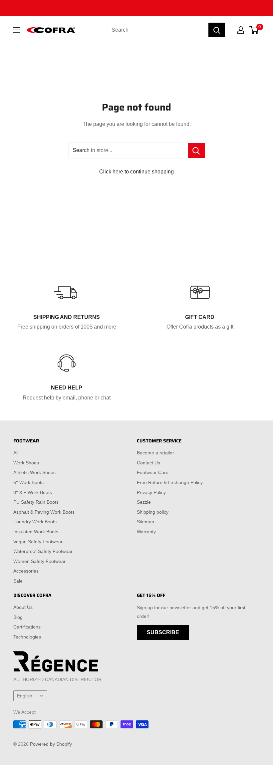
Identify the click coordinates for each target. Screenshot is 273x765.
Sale (18, 581)
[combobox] (157, 30)
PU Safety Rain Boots (36, 502)
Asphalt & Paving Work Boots (44, 512)
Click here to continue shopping (136, 171)
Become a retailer (155, 452)
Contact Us (148, 462)
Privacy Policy (151, 492)
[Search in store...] (196, 150)
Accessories (26, 571)
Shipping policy (152, 512)
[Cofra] (51, 30)
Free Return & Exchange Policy (170, 482)
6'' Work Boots (28, 482)
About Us (23, 607)
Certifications (27, 627)
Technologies (27, 636)
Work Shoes (26, 462)
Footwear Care (152, 472)
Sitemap (145, 521)
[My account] (240, 30)
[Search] (216, 30)
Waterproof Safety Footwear (43, 551)
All (15, 452)
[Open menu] (16, 30)
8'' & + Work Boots (32, 492)
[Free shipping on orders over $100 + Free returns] (136, 8)
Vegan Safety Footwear (38, 541)
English (24, 695)
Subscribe (163, 632)
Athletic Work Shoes (34, 472)
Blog (18, 617)
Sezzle (144, 502)
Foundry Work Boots (35, 521)
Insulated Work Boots (35, 531)
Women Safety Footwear (39, 561)
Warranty (146, 531)
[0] (254, 30)
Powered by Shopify (51, 744)
